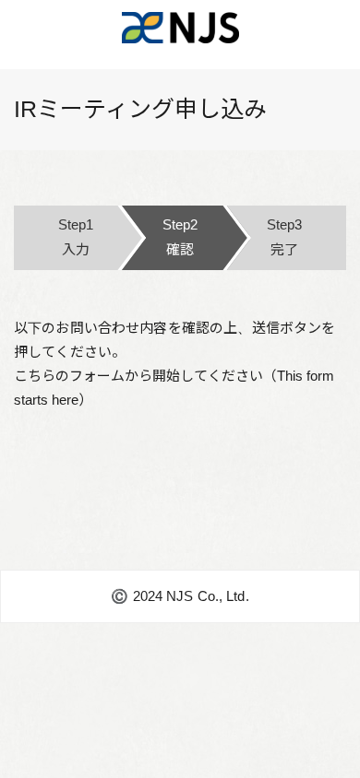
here (65, 399)
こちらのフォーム (69, 375)
